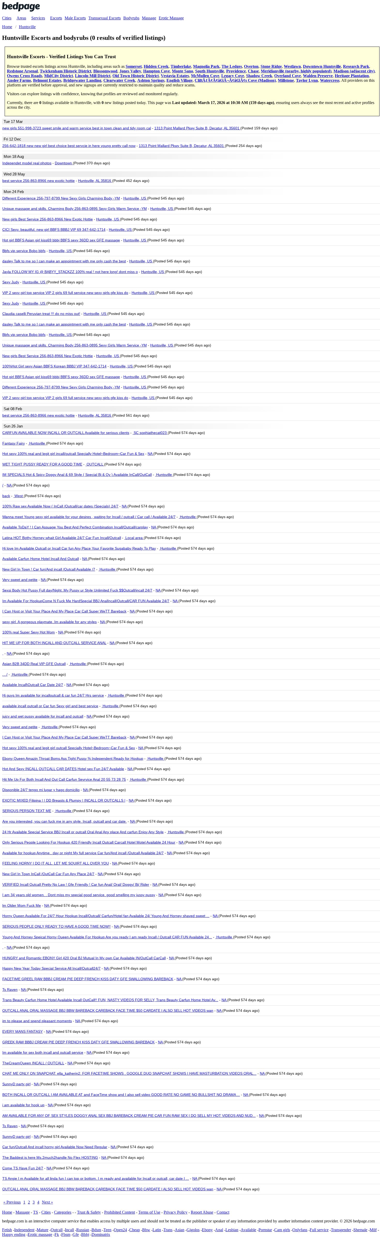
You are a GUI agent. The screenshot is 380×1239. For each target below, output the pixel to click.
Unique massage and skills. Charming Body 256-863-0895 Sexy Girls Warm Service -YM (74, 209)
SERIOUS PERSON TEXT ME (26, 811)
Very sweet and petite (19, 580)
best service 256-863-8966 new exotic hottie (38, 181)
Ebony (207, 1230)
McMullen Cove (205, 75)
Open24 (120, 1230)
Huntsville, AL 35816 (95, 181)
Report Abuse (202, 1212)
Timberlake (181, 66)
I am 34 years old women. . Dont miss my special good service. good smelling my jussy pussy (78, 895)
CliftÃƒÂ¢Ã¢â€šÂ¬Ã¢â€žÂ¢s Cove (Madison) (235, 80)
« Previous (12, 1202)
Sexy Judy (10, 282)
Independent (24, 1230)
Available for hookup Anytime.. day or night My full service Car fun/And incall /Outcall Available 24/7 (83, 853)
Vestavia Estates (175, 75)
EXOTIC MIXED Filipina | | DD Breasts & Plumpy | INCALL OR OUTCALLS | (63, 800)
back (6, 496)
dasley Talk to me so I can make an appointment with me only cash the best (64, 261)
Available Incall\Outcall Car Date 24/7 (32, 685)
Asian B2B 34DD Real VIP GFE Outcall (34, 664)
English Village (179, 80)
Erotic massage (40, 1234)
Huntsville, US (135, 198)
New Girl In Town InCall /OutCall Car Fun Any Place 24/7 (48, 874)
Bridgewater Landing (82, 80)
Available (248, 1230)
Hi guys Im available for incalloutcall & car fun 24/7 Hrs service (53, 695)
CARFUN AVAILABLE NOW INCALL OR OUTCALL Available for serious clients (65, 433)
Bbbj (85, 1234)
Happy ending (13, 1234)
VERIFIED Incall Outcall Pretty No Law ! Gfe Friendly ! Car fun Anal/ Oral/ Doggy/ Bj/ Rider (75, 884)
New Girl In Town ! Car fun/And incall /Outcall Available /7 (48, 569)
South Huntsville (209, 71)
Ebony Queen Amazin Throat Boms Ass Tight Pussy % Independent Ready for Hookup (72, 758)
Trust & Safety (89, 1212)
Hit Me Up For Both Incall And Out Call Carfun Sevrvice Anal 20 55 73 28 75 (64, 779)
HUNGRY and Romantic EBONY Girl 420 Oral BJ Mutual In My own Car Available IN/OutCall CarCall (84, 958)
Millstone (286, 80)
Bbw (146, 1230)
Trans (167, 1230)
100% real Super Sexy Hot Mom (28, 632)
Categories (62, 1212)
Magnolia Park (206, 66)
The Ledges (232, 66)
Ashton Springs (150, 80)
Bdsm (96, 1230)
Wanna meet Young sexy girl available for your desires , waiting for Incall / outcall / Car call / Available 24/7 (89, 517)
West (18, 496)
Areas (21, 18)
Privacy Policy (175, 1212)
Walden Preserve (318, 75)
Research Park (356, 66)
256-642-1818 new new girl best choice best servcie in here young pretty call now (68, 146)
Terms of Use (149, 1212)
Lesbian (231, 1230)
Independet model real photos (26, 163)
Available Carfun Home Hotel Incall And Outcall (40, 559)
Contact (223, 1212)
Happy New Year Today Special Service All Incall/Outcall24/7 (51, 968)
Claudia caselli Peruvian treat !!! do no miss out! (41, 314)
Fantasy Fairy (13, 443)
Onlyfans (299, 1230)
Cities (6, 18)
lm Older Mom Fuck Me (21, 905)
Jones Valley (130, 71)
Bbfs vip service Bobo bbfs (23, 251)
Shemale (360, 1230)
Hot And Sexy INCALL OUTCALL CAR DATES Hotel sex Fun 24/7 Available (63, 769)
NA (150, 454)
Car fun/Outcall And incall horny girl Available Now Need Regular (54, 1147)
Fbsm (65, 1234)
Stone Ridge (271, 66)
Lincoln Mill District (92, 75)
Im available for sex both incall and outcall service (42, 1052)
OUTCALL (95, 464)
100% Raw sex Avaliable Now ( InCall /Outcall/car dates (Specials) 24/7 (60, 506)
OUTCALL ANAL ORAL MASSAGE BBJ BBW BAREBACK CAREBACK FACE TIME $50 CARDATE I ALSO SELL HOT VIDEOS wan (107, 1010)
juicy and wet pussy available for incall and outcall (42, 716)
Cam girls (282, 1230)
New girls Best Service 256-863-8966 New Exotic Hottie (47, 219)
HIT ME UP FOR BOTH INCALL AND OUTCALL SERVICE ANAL (54, 643)
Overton (251, 66)
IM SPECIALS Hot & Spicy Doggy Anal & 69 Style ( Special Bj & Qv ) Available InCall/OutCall (77, 475)
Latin (157, 1230)
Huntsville (37, 443)
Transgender (341, 1230)
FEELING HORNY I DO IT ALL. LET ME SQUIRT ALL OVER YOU (55, 863)
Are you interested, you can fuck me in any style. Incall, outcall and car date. (64, 821)
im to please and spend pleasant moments (37, 1021)
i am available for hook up (23, 1105)
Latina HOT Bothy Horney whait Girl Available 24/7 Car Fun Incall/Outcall (61, 538)
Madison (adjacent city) (354, 71)
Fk (57, 1234)
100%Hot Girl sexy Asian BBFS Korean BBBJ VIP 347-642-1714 (54, 366)
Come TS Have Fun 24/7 (22, 1168)
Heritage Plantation (352, 75)
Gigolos (193, 1230)
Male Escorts (75, 18)
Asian (179, 1230)
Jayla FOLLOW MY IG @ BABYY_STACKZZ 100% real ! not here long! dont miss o (70, 272)
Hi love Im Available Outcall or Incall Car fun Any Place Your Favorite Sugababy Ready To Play (79, 548)
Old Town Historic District (135, 75)
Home (7, 1212)
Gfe (76, 1234)
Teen (107, 1230)
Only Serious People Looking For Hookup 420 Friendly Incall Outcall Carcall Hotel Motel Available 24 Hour (88, 842)
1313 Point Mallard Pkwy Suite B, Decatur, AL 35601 (197, 128)
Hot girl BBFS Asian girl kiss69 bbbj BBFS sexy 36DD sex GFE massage (61, 240)
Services (38, 18)
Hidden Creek (156, 66)
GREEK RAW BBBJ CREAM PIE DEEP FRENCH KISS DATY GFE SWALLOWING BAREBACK (78, 1042)
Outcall (57, 1230)
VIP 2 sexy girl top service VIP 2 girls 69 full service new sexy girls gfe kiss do (65, 293)
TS (35, 1212)
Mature (42, 1230)
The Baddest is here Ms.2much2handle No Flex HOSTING (50, 1157)
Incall (69, 1230)
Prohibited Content (119, 1212)
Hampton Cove (156, 71)
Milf (373, 1230)
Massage (149, 18)
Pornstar (265, 1230)
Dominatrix (101, 1234)
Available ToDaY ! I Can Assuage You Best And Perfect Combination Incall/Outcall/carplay (75, 527)
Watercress (329, 80)
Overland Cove (287, 75)
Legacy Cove (232, 75)
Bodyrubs (131, 18)
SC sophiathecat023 (150, 433)
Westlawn (292, 66)
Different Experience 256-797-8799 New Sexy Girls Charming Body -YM (61, 198)
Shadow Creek (259, 75)
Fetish (7, 1230)
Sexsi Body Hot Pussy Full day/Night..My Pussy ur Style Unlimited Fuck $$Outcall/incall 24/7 (77, 590)
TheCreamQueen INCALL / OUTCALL (33, 1063)
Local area (134, 538)
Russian (82, 1230)
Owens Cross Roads (24, 75)
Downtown (64, 163)
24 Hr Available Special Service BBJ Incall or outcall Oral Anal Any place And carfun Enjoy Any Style (83, 832)
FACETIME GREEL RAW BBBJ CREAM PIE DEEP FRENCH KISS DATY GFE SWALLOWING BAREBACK (87, 979)
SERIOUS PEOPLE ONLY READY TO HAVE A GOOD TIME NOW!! (56, 926)
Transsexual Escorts (104, 18)
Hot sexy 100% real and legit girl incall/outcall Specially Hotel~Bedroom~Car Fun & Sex (73, 454)
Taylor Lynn (307, 80)
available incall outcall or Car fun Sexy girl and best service (50, 706)
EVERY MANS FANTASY (22, 1031)
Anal (219, 1230)
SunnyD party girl (16, 1084)
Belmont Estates (47, 80)
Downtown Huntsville (322, 66)
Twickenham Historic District (65, 71)
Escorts (56, 18)
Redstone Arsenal (22, 71)
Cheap (134, 1230)
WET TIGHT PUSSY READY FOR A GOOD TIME (42, 464)
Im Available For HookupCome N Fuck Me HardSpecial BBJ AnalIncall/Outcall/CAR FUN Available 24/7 (85, 601)
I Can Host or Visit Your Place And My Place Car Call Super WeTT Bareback (64, 611)
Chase (253, 71)
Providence (236, 71)
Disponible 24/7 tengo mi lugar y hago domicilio (41, 790)
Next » (47, 1202)
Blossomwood (105, 71)
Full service (319, 1230)
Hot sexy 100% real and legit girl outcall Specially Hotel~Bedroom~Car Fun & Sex (68, 748)
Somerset (134, 66)
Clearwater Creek (119, 80)
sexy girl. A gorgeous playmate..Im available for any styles (49, 622)
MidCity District (58, 75)
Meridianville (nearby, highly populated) (296, 71)
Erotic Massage (171, 18)
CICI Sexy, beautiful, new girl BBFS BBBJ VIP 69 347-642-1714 (53, 229)
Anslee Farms (19, 80)
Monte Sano (182, 71)
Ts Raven (10, 989)
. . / (4, 674)
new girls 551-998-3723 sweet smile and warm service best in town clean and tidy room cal (76, 128)
